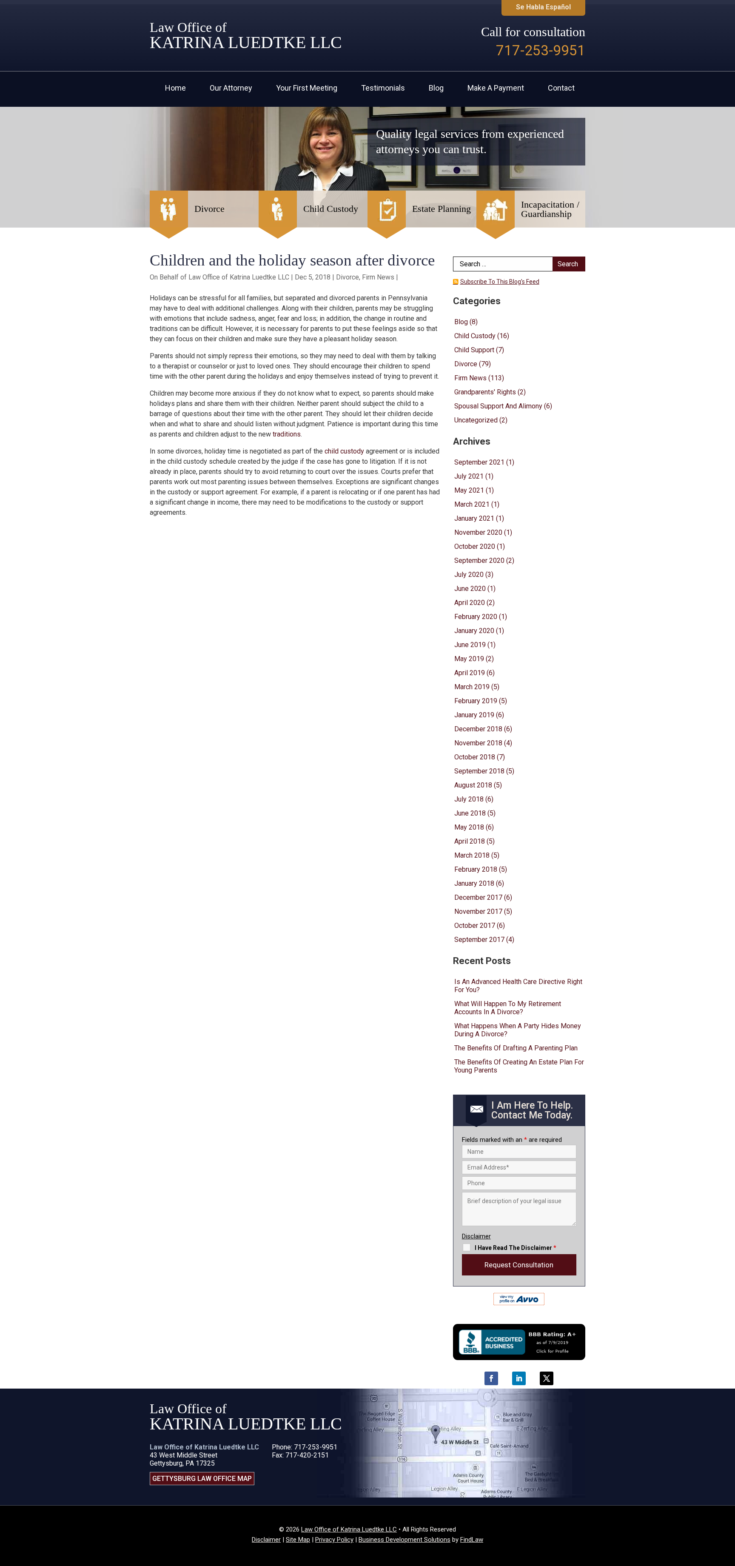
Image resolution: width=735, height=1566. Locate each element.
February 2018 (475, 869)
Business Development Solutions (404, 1539)
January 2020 (474, 631)
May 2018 (469, 827)
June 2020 (470, 589)
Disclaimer (476, 1236)
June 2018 (470, 813)
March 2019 (472, 687)
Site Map (298, 1539)
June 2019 (470, 645)
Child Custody (475, 336)
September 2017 (479, 940)
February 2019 (475, 701)
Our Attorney (231, 88)
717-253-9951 (540, 50)
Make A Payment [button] (495, 88)
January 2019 (474, 715)
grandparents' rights (485, 392)
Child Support (474, 350)
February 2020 (475, 617)
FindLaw (471, 1539)
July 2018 (469, 799)
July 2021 (469, 476)
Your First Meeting (306, 88)
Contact (561, 88)
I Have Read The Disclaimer (515, 1247)
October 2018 (474, 757)
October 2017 (474, 925)
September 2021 (479, 462)
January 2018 (474, 883)
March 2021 (472, 504)
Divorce (347, 277)
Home (175, 88)
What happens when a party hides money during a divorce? (517, 1030)
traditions (287, 434)
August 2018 (473, 785)
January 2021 (474, 518)
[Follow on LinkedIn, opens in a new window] (519, 1378)
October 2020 (474, 546)
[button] (726, 1504)
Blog (436, 88)
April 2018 (469, 841)
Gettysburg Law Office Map (202, 1479)
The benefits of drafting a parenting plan (516, 1048)
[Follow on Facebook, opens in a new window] (491, 1378)
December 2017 (478, 897)
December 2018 (478, 729)
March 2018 (472, 855)
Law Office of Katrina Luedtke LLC (238, 277)
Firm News (378, 277)
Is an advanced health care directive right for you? (518, 986)
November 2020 (478, 532)
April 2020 (469, 603)
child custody (344, 451)
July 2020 (469, 574)
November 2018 (478, 743)
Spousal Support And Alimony (498, 406)
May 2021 (469, 490)
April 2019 (469, 673)
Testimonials (383, 88)
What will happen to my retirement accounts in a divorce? (507, 1008)
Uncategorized (476, 420)
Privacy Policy (334, 1539)
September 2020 (479, 560)
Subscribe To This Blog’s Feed (499, 281)
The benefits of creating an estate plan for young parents (519, 1066)
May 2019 (469, 659)
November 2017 (478, 911)
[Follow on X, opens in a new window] (546, 1378)
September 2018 (479, 771)
